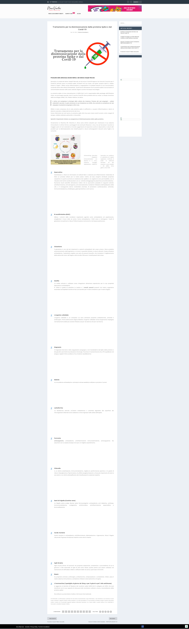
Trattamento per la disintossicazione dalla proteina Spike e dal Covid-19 (130, 47)
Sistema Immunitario (83, 32)
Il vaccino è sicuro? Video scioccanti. (66, 2)
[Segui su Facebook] (142, 626)
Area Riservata (20, 627)
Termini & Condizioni (43, 627)
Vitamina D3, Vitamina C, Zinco (70, 123)
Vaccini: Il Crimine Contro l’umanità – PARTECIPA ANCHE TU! (130, 42)
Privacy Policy (34, 627)
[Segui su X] (145, 626)
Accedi (79, 13)
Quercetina (102, 127)
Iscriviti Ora (70, 13)
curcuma (53, 131)
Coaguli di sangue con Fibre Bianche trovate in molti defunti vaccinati (129, 37)
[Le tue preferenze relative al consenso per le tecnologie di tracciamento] (186, 626)
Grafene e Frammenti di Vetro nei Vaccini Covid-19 (129, 32)
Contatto (27, 627)
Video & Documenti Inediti (55, 13)
